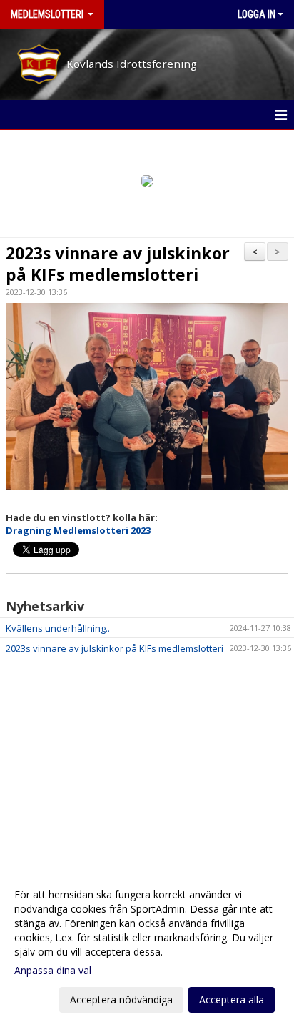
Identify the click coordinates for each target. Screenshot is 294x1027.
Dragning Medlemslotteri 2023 (78, 530)
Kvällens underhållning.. (58, 628)
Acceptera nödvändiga (121, 999)
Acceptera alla (231, 999)
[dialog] (147, 946)
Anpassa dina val (52, 970)
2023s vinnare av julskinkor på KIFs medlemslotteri (118, 264)
